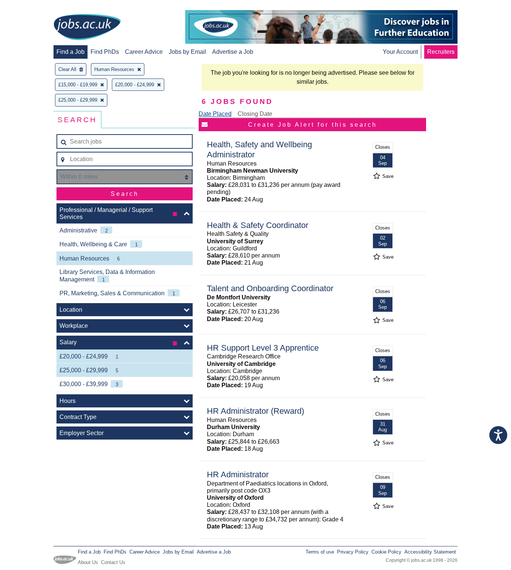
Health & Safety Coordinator (257, 225)
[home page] (87, 27)
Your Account (400, 52)
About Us (88, 562)
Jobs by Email (187, 52)
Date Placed (215, 114)
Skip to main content (30, 6)
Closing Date (255, 114)
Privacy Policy (352, 552)
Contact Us (113, 562)
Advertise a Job (232, 52)
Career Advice (144, 52)
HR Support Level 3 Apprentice (263, 347)
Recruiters (441, 52)
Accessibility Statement (430, 552)
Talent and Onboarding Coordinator (270, 288)
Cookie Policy (386, 552)
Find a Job (70, 52)
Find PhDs (105, 52)
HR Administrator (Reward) (255, 411)
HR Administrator (238, 474)
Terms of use (320, 552)
